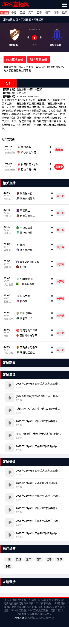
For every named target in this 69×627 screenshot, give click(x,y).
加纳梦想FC (26, 279)
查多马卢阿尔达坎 (29, 261)
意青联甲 (8, 318)
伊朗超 (7, 216)
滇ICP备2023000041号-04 (39, 617)
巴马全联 (8, 353)
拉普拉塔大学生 (29, 164)
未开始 (59, 149)
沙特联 (7, 198)
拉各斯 (23, 301)
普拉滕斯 (26, 147)
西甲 (39, 12)
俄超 (6, 335)
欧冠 (64, 12)
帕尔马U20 (26, 313)
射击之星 (25, 296)
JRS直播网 (16, 4)
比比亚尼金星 (27, 284)
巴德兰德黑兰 (27, 215)
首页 (15, 19)
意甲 (30, 12)
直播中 (59, 166)
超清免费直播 (38, 59)
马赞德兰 (25, 210)
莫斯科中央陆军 (28, 335)
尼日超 (7, 301)
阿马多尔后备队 (28, 347)
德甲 (47, 12)
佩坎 (22, 244)
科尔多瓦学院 (28, 152)
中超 (13, 12)
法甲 (56, 12)
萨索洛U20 (26, 318)
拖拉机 (23, 267)
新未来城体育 (27, 198)
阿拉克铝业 (26, 227)
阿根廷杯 (39, 19)
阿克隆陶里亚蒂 (28, 330)
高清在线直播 (14, 59)
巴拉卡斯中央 (28, 169)
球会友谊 (8, 284)
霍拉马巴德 (26, 232)
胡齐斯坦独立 (27, 249)
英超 (22, 12)
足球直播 (26, 19)
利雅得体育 (26, 193)
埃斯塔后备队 (27, 352)
